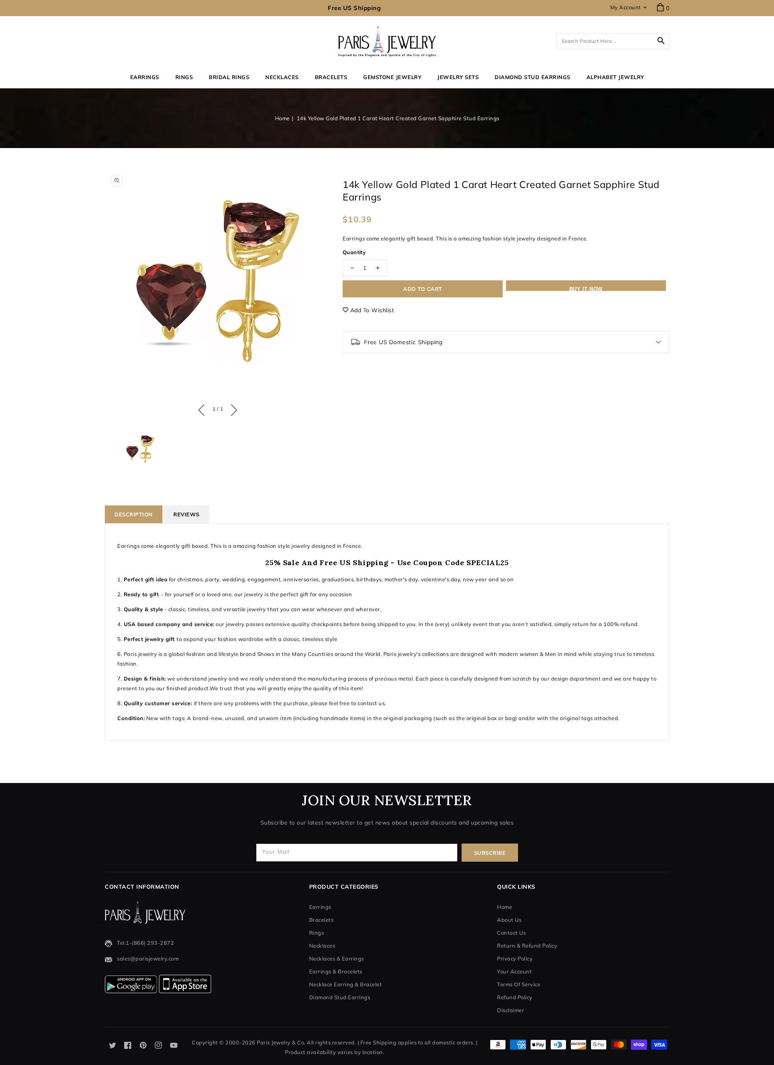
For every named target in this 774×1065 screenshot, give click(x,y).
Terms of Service (518, 984)
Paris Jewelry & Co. (281, 1042)
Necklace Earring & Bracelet (345, 984)
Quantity (354, 252)
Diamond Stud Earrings (339, 997)
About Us (509, 920)
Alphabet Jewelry (615, 77)
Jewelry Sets (458, 77)
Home (282, 118)
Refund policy (515, 997)
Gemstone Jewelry (392, 77)
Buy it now (586, 288)
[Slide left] (203, 408)
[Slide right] (232, 408)
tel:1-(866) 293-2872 (145, 943)
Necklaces (282, 77)
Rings (184, 77)
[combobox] (612, 41)
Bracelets (331, 77)
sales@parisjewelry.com (148, 958)
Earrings (144, 77)
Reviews (186, 514)
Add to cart (422, 289)
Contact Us (511, 932)
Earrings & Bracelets (335, 971)
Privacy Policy (515, 958)
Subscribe (490, 853)
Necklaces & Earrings (336, 958)
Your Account (514, 971)
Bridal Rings (229, 77)
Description (133, 514)
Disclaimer (510, 1010)
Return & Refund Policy (527, 945)
